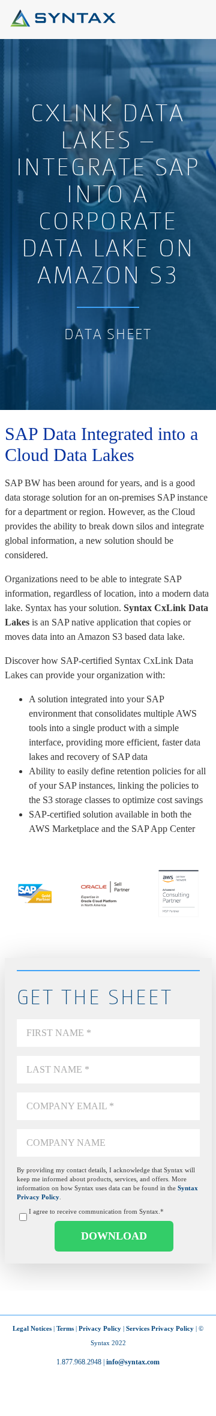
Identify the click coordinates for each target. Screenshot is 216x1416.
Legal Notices (32, 1328)
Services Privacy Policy (160, 1328)
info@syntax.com (133, 1362)
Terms (65, 1328)
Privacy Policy (100, 1328)
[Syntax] (63, 24)
